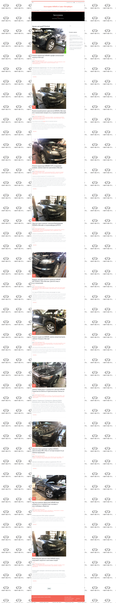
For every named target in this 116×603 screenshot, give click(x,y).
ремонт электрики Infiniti (55, 230)
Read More (35, 76)
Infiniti (34, 61)
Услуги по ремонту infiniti (45, 10)
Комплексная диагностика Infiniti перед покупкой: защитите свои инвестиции (45, 559)
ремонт (44, 121)
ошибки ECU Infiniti (57, 229)
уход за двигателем (39, 511)
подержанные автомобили (58, 564)
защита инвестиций (39, 564)
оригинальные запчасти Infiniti (47, 396)
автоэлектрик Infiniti (36, 229)
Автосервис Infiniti (35, 10)
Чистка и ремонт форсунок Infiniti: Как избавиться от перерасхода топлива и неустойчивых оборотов (45, 504)
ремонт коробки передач (42, 62)
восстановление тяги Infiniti (37, 287)
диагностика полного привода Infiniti (48, 287)
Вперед (49, 588)
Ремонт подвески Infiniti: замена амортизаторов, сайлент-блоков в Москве (48, 338)
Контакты (54, 10)
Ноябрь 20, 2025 (42, 116)
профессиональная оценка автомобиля (45, 565)
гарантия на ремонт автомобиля (46, 395)
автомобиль (38, 61)
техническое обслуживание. (51, 62)
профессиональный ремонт (58, 61)
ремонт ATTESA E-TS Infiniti (44, 288)
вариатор (45, 61)
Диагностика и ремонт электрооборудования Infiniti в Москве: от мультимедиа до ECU (47, 224)
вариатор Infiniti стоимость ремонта (38, 172)
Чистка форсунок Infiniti (46, 511)
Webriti (49, 597)
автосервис (42, 61)
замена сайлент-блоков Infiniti (58, 343)
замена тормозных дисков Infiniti (56, 395)
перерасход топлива (44, 510)
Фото (69, 10)
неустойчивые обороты (36, 510)
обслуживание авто (51, 61)
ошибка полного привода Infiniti (60, 287)
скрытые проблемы (54, 565)
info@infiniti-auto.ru (70, 2)
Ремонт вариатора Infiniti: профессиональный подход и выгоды (48, 56)
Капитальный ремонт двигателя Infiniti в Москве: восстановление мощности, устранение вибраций (49, 112)
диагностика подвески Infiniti (37, 343)
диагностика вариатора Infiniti (50, 172)
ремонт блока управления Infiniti (45, 230)
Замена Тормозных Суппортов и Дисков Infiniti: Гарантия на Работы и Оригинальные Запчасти (48, 390)
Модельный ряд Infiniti (62, 10)
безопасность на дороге (36, 395)
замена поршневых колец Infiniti (59, 117)
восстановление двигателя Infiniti (47, 117)
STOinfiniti (36, 116)
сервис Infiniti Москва (52, 288)
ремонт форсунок (50, 510)
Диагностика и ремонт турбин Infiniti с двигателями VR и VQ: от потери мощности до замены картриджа (48, 450)
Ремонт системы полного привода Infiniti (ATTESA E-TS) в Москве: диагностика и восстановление (46, 281)
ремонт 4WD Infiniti (36, 288)
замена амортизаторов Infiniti (47, 343)
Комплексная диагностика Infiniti (47, 564)
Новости (39, 63)
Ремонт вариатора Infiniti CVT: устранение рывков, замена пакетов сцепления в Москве (47, 167)
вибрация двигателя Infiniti (37, 117)
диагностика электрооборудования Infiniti (47, 229)
